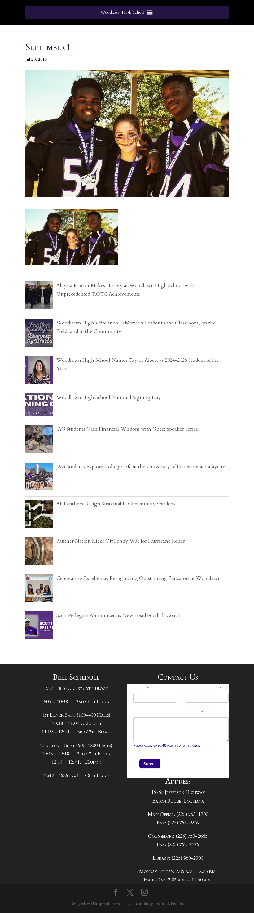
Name (141, 688)
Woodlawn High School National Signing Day (108, 397)
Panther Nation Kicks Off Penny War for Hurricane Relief (120, 541)
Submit (150, 763)
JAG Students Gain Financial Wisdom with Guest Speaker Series (127, 429)
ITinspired (100, 903)
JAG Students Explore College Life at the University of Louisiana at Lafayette (140, 466)
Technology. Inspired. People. (157, 903)
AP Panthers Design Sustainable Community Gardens (115, 503)
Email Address (203, 688)
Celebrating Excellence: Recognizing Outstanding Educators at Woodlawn (138, 578)
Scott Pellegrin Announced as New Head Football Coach (118, 615)
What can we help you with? (168, 713)
